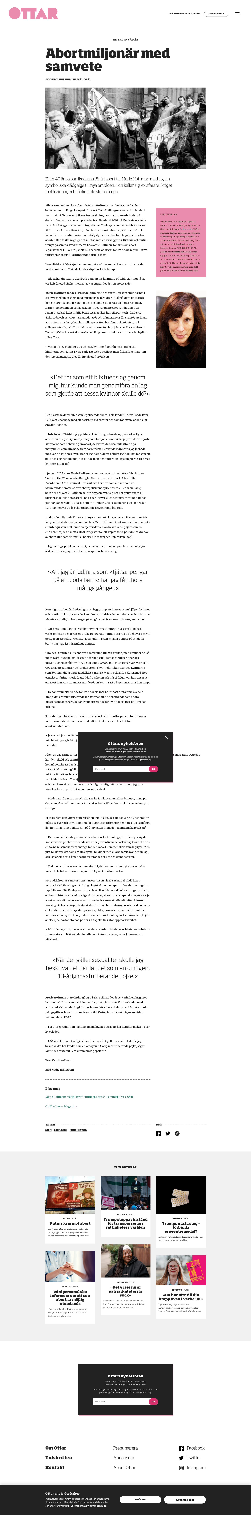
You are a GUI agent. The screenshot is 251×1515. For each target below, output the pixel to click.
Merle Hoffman (78, 1130)
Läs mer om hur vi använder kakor (88, 1506)
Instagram (196, 1468)
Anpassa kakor (185, 1500)
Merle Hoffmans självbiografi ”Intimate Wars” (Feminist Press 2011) (89, 1097)
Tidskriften (58, 1458)
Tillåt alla (140, 1500)
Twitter (194, 1458)
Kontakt (54, 1468)
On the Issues (186, 229)
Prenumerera (216, 14)
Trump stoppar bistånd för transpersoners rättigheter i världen (126, 1223)
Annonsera (123, 1458)
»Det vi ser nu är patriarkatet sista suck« (125, 1291)
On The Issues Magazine (61, 1106)
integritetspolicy (143, 1392)
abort (48, 1130)
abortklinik (60, 1130)
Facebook (196, 1448)
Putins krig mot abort (70, 1223)
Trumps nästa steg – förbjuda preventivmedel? (181, 1227)
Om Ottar (55, 1448)
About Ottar (124, 1468)
